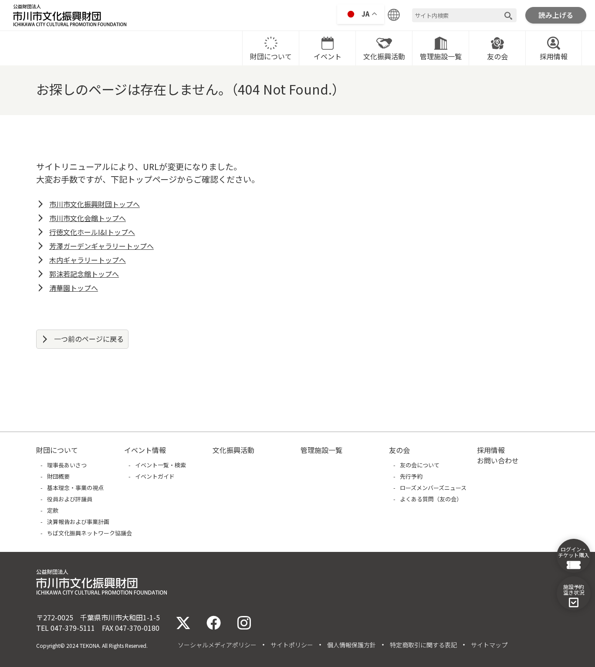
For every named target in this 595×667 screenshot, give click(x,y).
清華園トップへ (73, 287)
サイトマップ (489, 645)
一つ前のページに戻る (89, 339)
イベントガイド (155, 476)
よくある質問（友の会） (431, 499)
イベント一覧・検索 (160, 465)
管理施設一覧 (441, 56)
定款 (52, 510)
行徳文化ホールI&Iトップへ (92, 232)
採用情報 (554, 56)
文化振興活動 (384, 56)
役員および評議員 (69, 499)
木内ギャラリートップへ (87, 260)
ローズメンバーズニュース (433, 487)
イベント (327, 56)
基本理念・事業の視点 (75, 487)
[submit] (508, 15)
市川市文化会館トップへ (87, 218)
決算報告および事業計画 (78, 521)
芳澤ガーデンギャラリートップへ (101, 246)
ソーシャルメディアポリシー (217, 645)
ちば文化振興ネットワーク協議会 (89, 533)
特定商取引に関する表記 (423, 645)
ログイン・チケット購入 (573, 551)
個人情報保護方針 (351, 645)
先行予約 (411, 476)
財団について (271, 56)
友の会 (497, 56)
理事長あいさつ (67, 465)
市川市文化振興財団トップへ (94, 204)
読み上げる (555, 15)
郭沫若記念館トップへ (84, 274)
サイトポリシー (291, 645)
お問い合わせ (498, 460)
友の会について (419, 465)
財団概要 (58, 476)
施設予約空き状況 (573, 589)
